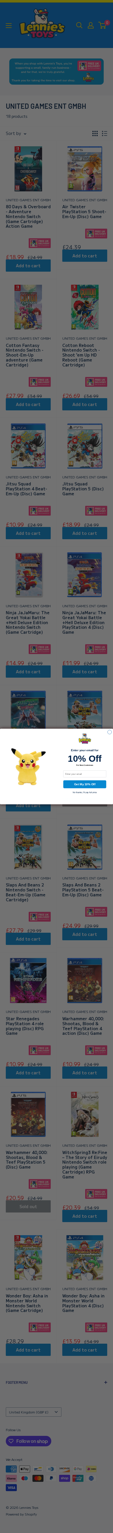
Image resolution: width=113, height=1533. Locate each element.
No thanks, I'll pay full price (85, 792)
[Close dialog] (109, 732)
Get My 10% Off (85, 784)
